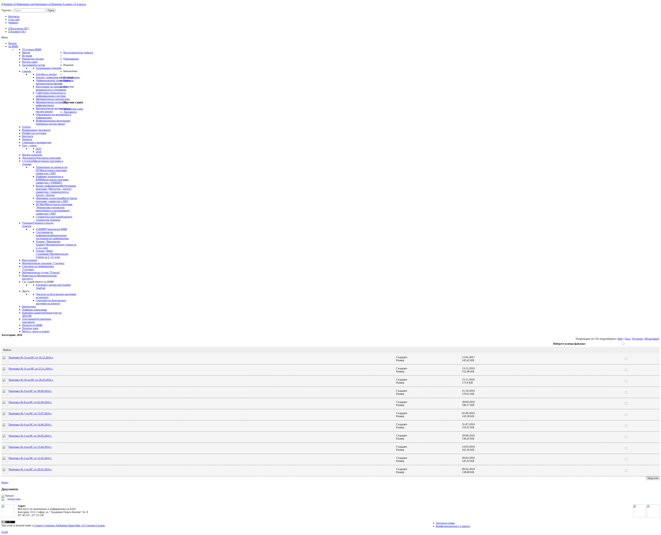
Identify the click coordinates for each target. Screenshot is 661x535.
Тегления (637, 338)
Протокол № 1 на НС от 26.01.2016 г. (30, 469)
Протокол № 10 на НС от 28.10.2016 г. (31, 379)
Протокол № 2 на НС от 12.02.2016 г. (30, 458)
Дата (627, 338)
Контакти (13, 16)
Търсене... (7, 10)
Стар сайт (14, 19)
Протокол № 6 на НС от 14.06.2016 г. (30, 424)
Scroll (4, 532)
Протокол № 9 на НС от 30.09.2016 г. (30, 391)
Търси (51, 10)
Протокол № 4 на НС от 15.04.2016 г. (30, 447)
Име (620, 338)
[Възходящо (651, 338)
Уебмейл (13, 22)
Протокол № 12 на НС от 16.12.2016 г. (31, 357)
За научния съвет (73, 108)
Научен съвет (14, 499)
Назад (4, 482)
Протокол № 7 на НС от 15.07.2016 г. (30, 413)
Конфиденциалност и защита (453, 526)
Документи (70, 111)
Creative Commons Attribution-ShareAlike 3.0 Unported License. (69, 525)
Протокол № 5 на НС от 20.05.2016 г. (30, 435)
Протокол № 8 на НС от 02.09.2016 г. (30, 402)
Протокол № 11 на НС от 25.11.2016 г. (31, 368)
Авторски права (445, 523)
